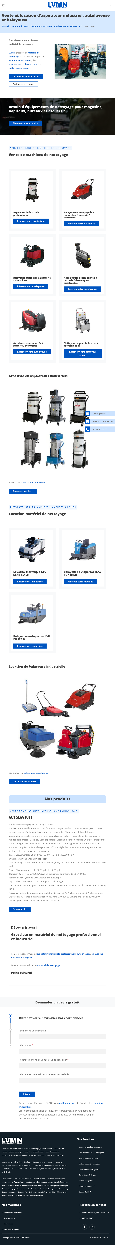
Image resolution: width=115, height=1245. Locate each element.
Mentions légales (86, 1180)
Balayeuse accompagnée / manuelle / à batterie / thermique (79, 215)
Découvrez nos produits (25, 123)
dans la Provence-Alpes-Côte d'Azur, (52, 1192)
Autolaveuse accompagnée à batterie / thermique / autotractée (80, 280)
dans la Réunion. (36, 1195)
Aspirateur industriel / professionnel (26, 213)
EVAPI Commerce (23, 1237)
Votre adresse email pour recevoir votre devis (45, 1074)
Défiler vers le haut (97, 1237)
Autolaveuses (9, 1218)
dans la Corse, (24, 1195)
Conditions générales (87, 1175)
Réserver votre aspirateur (31, 221)
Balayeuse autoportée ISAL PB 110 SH (82, 573)
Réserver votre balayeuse (81, 223)
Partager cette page (23, 84)
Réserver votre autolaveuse (82, 289)
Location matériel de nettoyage (91, 1152)
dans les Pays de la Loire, (28, 1192)
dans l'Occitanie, (8, 1185)
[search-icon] (111, 5)
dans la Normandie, (10, 1192)
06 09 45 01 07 (87, 1218)
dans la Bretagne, (61, 1182)
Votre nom (26, 1045)
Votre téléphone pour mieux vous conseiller (44, 1059)
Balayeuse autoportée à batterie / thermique (32, 279)
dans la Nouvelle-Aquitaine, (26, 1185)
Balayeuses (8, 1224)
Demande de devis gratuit (89, 1169)
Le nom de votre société (33, 1030)
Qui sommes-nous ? (87, 1186)
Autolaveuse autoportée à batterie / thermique (28, 344)
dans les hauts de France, (43, 1182)
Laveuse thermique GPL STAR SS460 (29, 573)
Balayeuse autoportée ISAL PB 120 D (32, 638)
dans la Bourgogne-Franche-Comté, (16, 1189)
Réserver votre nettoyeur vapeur (82, 353)
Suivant (27, 1094)
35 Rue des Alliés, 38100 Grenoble (95, 1212)
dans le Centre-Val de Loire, (42, 1189)
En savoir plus (19, 909)
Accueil (5, 26)
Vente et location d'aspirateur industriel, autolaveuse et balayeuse (46, 26)
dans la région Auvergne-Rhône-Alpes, (53, 1185)
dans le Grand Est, (60, 1189)
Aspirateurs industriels (13, 1212)
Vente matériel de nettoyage (90, 1147)
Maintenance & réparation (89, 1164)
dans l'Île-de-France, (10, 1195)
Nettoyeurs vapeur (11, 1229)
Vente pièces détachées (88, 1158)
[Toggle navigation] (3, 5)
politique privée (67, 1103)
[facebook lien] (92, 1227)
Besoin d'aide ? (85, 1192)
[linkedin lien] (84, 1227)
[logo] (57, 5)
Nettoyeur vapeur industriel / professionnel (81, 344)
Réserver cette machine (30, 581)
